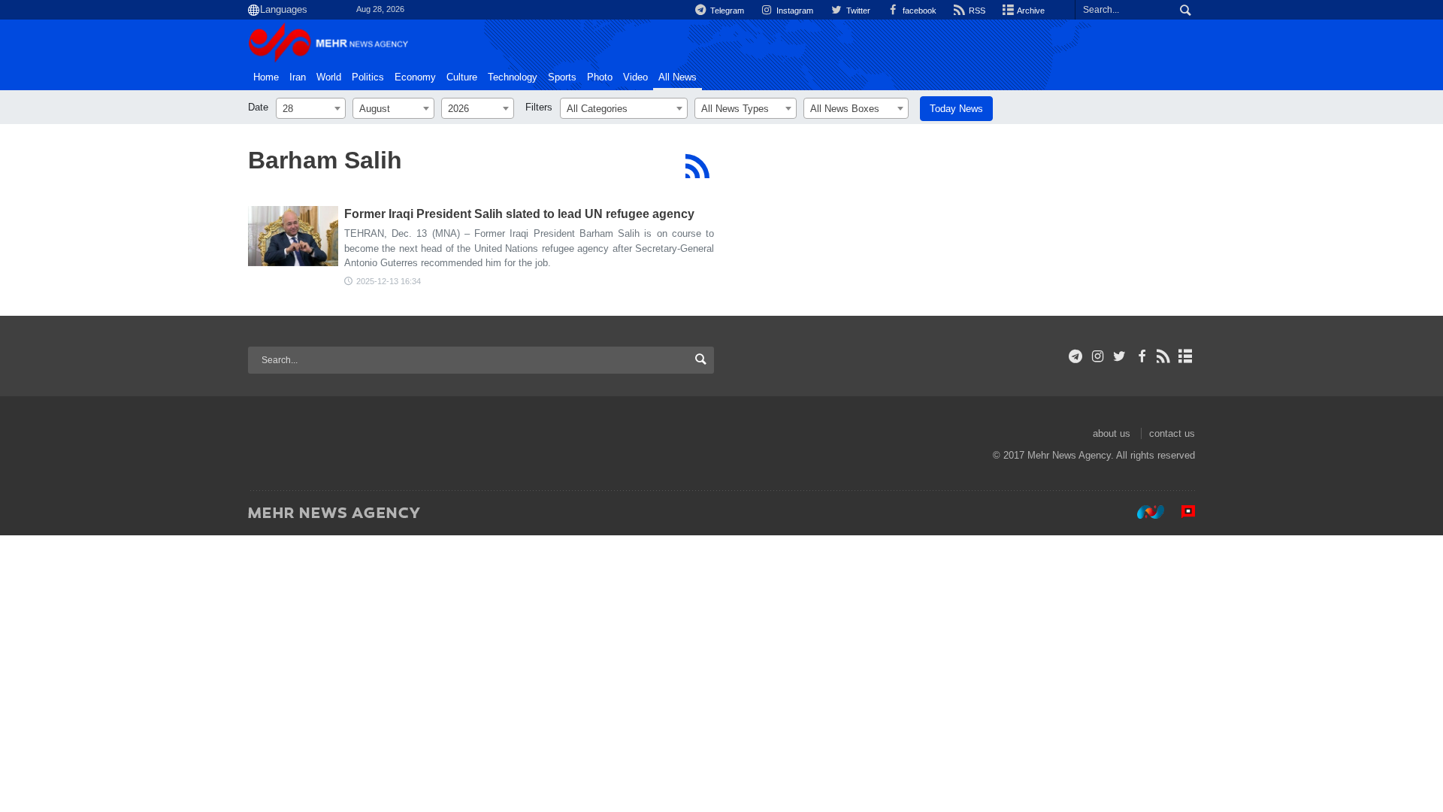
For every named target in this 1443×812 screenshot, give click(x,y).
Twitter (857, 10)
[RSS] (697, 166)
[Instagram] (1097, 356)
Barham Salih (325, 160)
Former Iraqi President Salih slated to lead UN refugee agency (519, 214)
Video (635, 77)
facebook (918, 10)
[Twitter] (1119, 356)
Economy (415, 77)
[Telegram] (1075, 356)
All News (677, 77)
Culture (461, 77)
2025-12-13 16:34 (388, 281)
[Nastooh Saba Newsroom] (1143, 512)
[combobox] (311, 108)
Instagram (793, 10)
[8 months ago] (293, 236)
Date (258, 107)
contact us (1172, 433)
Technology (512, 77)
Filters (538, 107)
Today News (956, 108)
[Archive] (1185, 356)
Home (266, 77)
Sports (562, 77)
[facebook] (1141, 356)
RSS (976, 10)
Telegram (726, 10)
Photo (600, 77)
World (328, 77)
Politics (368, 77)
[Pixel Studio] (1180, 512)
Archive (1030, 10)
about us (1111, 433)
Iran (297, 77)
